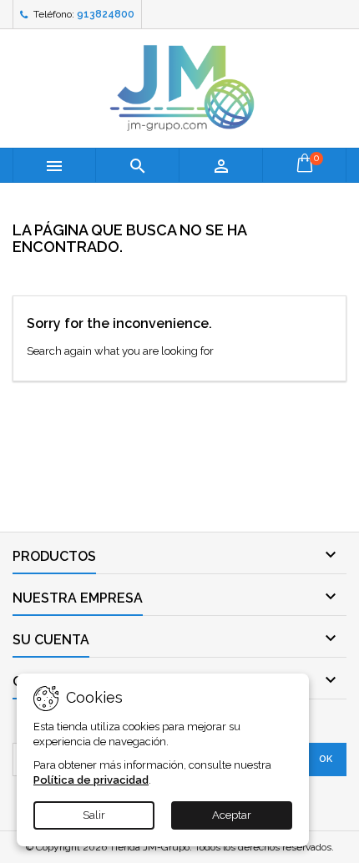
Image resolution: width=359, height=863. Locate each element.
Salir (94, 815)
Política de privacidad (91, 780)
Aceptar (231, 815)
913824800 (105, 14)
